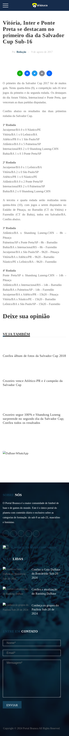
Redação (21, 52)
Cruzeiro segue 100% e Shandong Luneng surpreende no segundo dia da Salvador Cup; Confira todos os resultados (33, 419)
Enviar (12, 705)
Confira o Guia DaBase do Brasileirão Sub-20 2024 (46, 573)
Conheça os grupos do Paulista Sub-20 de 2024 (45, 609)
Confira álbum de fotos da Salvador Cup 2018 (34, 356)
